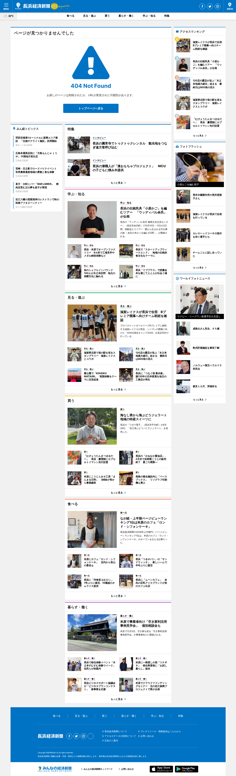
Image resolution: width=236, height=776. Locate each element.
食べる (70, 15)
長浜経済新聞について (116, 731)
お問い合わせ (147, 736)
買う (107, 15)
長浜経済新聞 (32, 6)
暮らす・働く (126, 15)
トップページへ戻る (90, 108)
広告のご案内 (111, 740)
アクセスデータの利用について (120, 736)
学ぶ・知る (149, 15)
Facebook (202, 6)
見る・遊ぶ (89, 15)
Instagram (217, 6)
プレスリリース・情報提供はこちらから (160, 731)
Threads (90, 736)
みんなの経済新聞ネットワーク (55, 769)
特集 (166, 15)
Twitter (210, 6)
